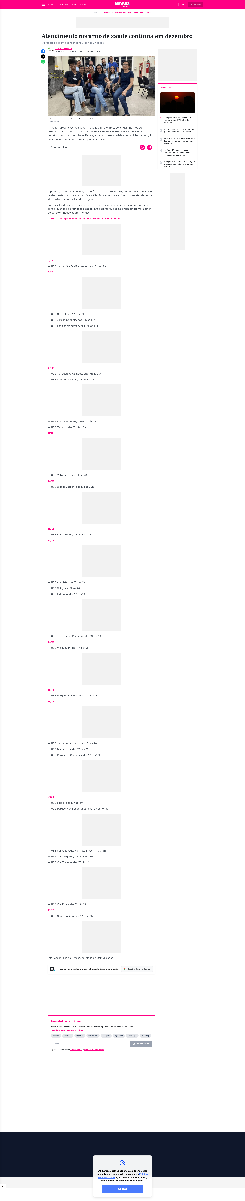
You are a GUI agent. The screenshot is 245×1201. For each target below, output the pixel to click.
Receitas (82, 4)
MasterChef (92, 1036)
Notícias (56, 1036)
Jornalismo (53, 4)
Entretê (73, 4)
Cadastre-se (195, 4)
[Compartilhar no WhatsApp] (43, 62)
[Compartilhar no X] (43, 56)
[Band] (122, 4)
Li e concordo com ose (79, 1050)
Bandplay (106, 1036)
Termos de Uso (76, 1050)
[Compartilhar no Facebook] (43, 51)
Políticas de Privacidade (94, 1050)
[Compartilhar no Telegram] (149, 147)
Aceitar (122, 1188)
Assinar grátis (142, 1044)
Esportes (64, 4)
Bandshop (145, 1036)
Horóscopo (132, 1036)
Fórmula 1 (67, 1036)
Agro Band (119, 1036)
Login (182, 4)
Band (95, 13)
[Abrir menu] (44, 4)
